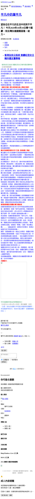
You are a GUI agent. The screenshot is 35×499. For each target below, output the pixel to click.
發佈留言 (3, 362)
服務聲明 (20, 473)
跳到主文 (4, 20)
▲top (2, 347)
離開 (11, 495)
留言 (20, 336)
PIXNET (9, 471)
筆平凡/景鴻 (5, 325)
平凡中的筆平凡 (11, 14)
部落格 (6, 45)
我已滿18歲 (4, 495)
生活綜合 (16, 39)
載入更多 (3, 350)
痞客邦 (16, 336)
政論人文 (15, 341)
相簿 (5, 43)
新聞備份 (15, 343)
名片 (5, 47)
